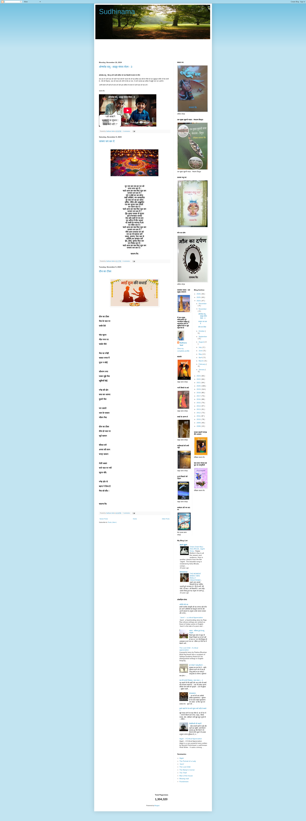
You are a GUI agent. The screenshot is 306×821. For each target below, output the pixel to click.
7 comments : (127, 513)
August (201, 342)
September (203, 336)
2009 (199, 423)
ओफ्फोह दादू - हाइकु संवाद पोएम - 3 (115, 66)
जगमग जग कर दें (106, 141)
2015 (199, 403)
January (202, 369)
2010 (199, 419)
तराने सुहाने (183, 545)
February (202, 364)
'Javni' (181, 764)
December (203, 303)
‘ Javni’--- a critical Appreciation (191, 617)
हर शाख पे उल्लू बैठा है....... (197, 665)
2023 (199, 376)
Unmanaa (183, 572)
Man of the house (186, 776)
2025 (199, 297)
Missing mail (184, 779)
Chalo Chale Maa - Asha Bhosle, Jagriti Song (197, 549)
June (201, 351)
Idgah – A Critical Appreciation (190, 739)
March (201, 361)
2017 (199, 396)
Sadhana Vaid (183, 344)
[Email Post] (133, 131)
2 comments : (127, 131)
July (200, 347)
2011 (199, 416)
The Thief (183, 773)
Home (135, 519)
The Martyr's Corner (187, 770)
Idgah (181, 758)
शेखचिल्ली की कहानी (195, 723)
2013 (199, 409)
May (200, 354)
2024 (199, 301)
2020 (199, 386)
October (202, 331)
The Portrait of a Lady (187, 761)
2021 (199, 382)
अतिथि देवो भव (183, 604)
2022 (199, 379)
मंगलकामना (192, 693)
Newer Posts (104, 519)
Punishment (183, 782)
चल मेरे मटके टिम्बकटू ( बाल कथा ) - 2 (191, 680)
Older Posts (165, 519)
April (200, 357)
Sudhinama (117, 12)
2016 (199, 399)
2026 (199, 294)
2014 (199, 406)
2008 (199, 426)
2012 (199, 413)
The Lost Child (184, 767)
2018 (199, 393)
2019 (199, 389)
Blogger (156, 805)
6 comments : (127, 261)
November (203, 309)
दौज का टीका (105, 271)
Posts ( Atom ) (112, 522)
